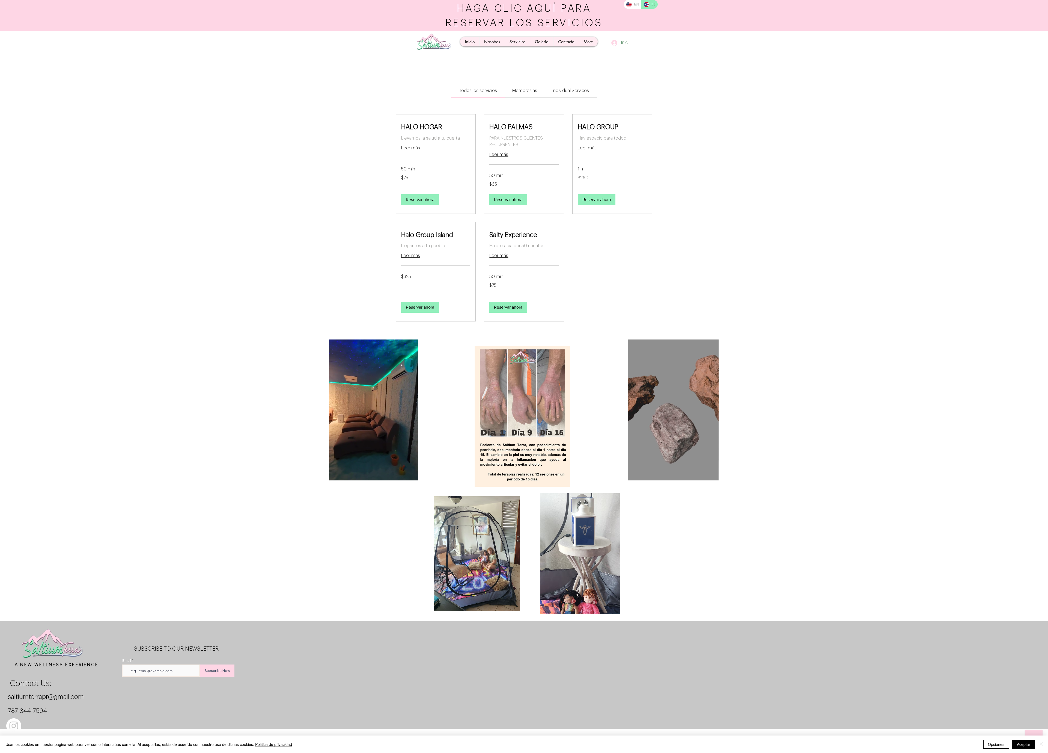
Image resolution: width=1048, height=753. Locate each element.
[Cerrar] (1041, 744)
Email (126, 660)
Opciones (996, 744)
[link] (478, 90)
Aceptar (1023, 744)
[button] (420, 199)
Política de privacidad (273, 744)
